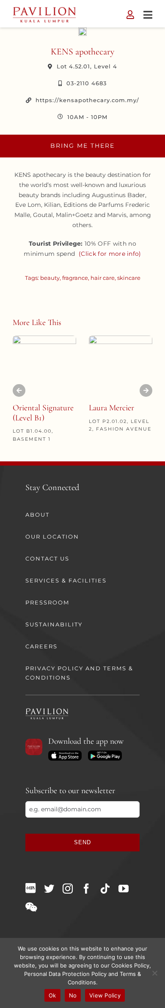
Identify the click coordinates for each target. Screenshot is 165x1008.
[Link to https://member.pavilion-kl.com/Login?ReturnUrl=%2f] (130, 15)
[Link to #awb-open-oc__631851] (147, 15)
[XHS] (30, 888)
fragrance (75, 277)
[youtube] (123, 888)
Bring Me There (82, 145)
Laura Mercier (111, 408)
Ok (52, 995)
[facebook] (86, 888)
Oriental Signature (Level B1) (43, 413)
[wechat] (31, 907)
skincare (128, 277)
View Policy (105, 995)
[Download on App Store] (65, 753)
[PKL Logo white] (47, 711)
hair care (103, 277)
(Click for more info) (110, 253)
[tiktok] (105, 888)
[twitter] (49, 888)
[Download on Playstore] (105, 753)
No (73, 995)
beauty (50, 277)
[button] (19, 390)
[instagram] (68, 888)
